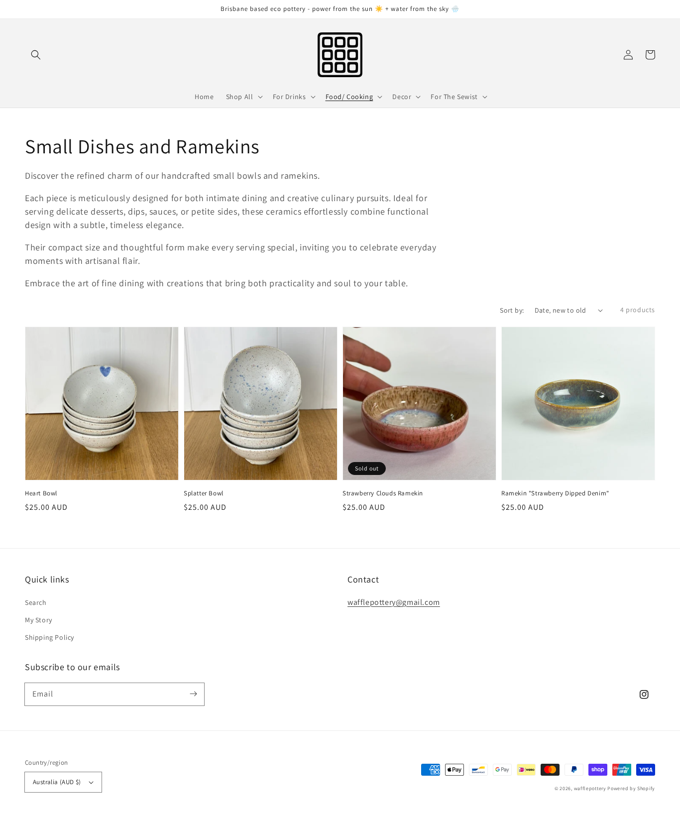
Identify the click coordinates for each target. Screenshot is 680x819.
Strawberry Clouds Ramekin (382, 493)
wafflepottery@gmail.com (393, 602)
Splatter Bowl (204, 493)
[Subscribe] (193, 694)
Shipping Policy (49, 637)
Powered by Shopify (631, 788)
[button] (36, 55)
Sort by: (512, 310)
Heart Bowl (41, 493)
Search (36, 602)
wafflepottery (590, 788)
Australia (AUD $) (57, 782)
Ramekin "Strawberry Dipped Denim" (555, 493)
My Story (38, 619)
